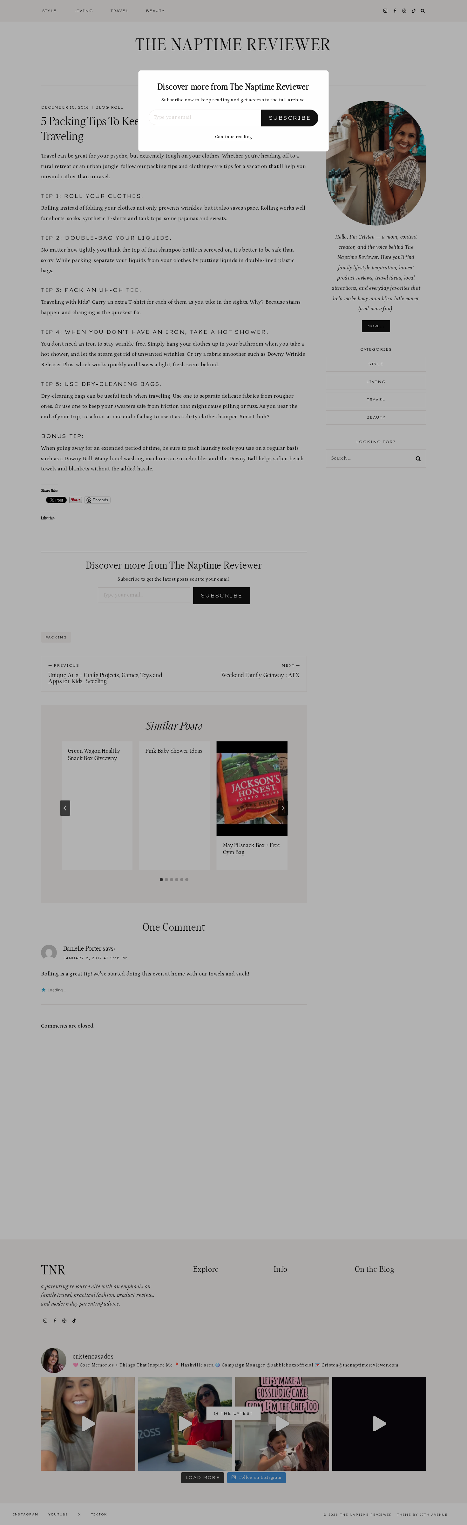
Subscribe (290, 118)
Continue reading (233, 136)
